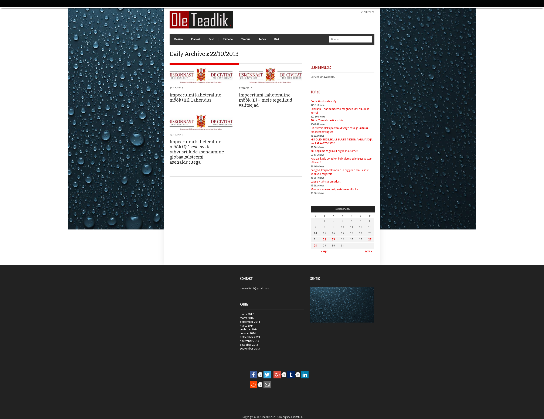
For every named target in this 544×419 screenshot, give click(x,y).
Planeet (195, 39)
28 (315, 245)
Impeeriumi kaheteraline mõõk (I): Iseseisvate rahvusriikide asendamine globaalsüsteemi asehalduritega (197, 152)
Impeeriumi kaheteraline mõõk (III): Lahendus (195, 97)
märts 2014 (247, 325)
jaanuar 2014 (248, 333)
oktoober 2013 (249, 344)
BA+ (276, 39)
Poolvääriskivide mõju (324, 101)
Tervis (262, 39)
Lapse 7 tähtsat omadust (325, 181)
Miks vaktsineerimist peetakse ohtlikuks (334, 189)
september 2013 (250, 348)
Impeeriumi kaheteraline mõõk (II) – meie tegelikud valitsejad (265, 100)
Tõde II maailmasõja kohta (327, 120)
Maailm (178, 39)
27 (369, 239)
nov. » (368, 251)
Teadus (245, 39)
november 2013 (249, 341)
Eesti (211, 39)
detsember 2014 (250, 321)
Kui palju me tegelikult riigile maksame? (334, 151)
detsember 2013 (250, 337)
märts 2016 (247, 318)
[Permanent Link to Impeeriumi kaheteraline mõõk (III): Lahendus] (201, 75)
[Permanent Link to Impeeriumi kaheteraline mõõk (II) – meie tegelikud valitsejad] (270, 75)
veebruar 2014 (249, 329)
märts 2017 (247, 314)
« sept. (324, 251)
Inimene (228, 39)
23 (333, 239)
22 (324, 239)
